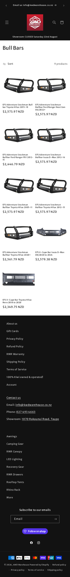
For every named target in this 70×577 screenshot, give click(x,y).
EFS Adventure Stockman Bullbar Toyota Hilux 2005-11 (17, 206)
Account (11, 384)
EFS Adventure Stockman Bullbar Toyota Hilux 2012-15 (50, 206)
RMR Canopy (14, 451)
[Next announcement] (63, 5)
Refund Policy (15, 346)
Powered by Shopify (39, 565)
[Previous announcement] (6, 5)
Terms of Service (17, 369)
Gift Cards (13, 331)
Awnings (12, 436)
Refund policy (59, 565)
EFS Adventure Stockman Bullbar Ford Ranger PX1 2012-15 (18, 157)
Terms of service (36, 570)
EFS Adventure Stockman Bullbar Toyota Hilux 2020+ (17, 253)
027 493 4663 (25, 411)
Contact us (14, 397)
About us (12, 323)
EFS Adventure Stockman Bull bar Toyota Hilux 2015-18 (18, 105)
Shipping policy (55, 570)
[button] (7, 22)
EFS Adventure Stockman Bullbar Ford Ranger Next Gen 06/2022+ (50, 107)
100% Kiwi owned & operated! (25, 377)
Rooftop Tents (15, 482)
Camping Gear (15, 443)
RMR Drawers (15, 474)
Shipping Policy (16, 361)
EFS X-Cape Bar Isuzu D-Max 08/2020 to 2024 (49, 253)
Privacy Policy (15, 338)
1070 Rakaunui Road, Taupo (40, 419)
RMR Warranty (15, 354)
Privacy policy (17, 570)
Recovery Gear (15, 466)
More (10, 497)
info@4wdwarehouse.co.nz (33, 404)
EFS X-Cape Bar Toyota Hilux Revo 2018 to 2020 (17, 301)
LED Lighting (14, 459)
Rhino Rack (13, 489)
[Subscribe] (55, 519)
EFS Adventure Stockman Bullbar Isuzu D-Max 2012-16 (50, 156)
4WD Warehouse (21, 565)
